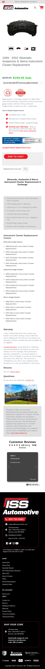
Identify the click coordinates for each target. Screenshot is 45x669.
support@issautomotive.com (18, 524)
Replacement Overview (12, 169)
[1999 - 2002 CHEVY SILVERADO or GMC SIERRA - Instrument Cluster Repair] (22, 143)
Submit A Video (7, 584)
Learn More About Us (18, 433)
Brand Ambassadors (9, 581)
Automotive (6, 562)
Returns (5, 603)
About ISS (5, 573)
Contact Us (29, 380)
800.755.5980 (16, 519)
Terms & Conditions (8, 614)
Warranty (5, 608)
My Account (6, 594)
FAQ (25, 169)
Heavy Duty (6, 565)
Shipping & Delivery (8, 606)
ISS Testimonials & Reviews (11, 571)
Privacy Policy (6, 611)
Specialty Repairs (8, 568)
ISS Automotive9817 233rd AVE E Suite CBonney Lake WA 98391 (17, 530)
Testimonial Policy (8, 617)
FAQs (4, 579)
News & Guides (7, 576)
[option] (11, 49)
